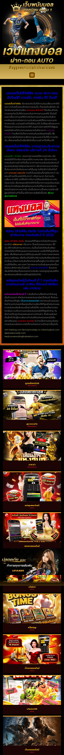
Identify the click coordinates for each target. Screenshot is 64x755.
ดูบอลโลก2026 (32, 383)
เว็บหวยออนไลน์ (32, 668)
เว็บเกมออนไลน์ (32, 749)
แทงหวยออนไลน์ (32, 546)
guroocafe (32, 423)
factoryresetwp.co (31, 329)
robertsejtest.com (50, 329)
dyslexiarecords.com (14, 333)
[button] (32, 75)
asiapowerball (32, 505)
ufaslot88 (32, 709)
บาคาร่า (32, 464)
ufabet (32, 586)
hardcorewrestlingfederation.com (21, 336)
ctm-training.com (13, 329)
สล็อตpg (32, 627)
